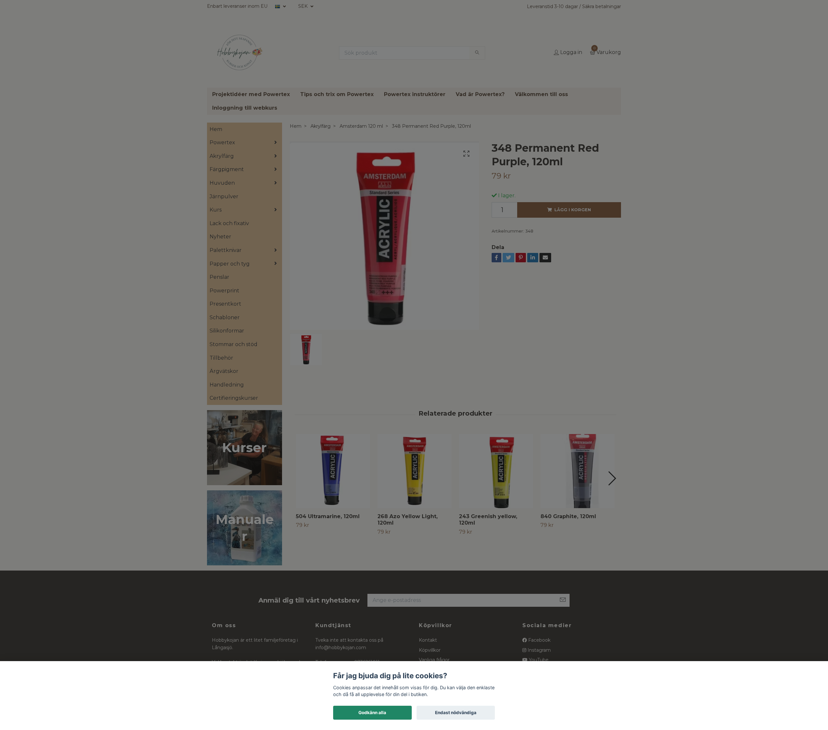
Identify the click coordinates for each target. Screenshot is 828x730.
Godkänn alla (372, 712)
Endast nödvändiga (455, 712)
